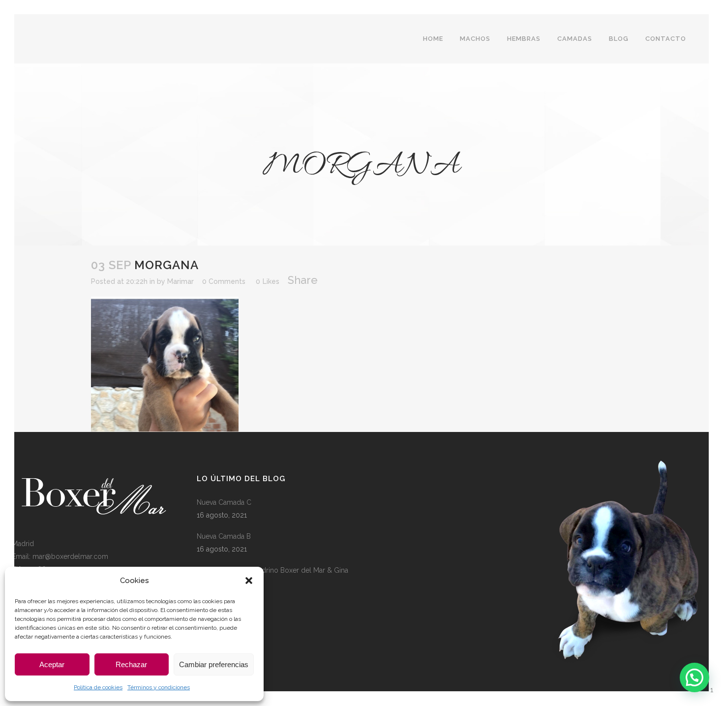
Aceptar (51, 664)
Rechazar (131, 664)
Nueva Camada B (224, 536)
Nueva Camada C (224, 502)
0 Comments (223, 281)
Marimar (180, 281)
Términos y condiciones (158, 687)
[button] (249, 580)
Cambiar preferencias (213, 664)
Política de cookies (98, 687)
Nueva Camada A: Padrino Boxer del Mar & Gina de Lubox (272, 576)
